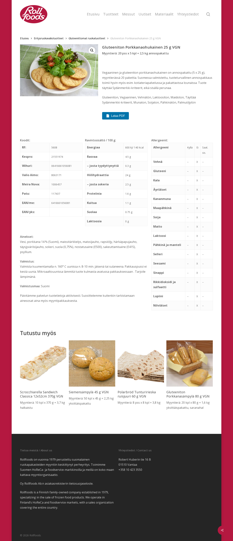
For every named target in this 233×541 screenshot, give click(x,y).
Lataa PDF (118, 115)
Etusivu (24, 38)
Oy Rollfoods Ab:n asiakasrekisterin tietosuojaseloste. (56, 484)
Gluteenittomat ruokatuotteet (87, 38)
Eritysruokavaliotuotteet (49, 38)
